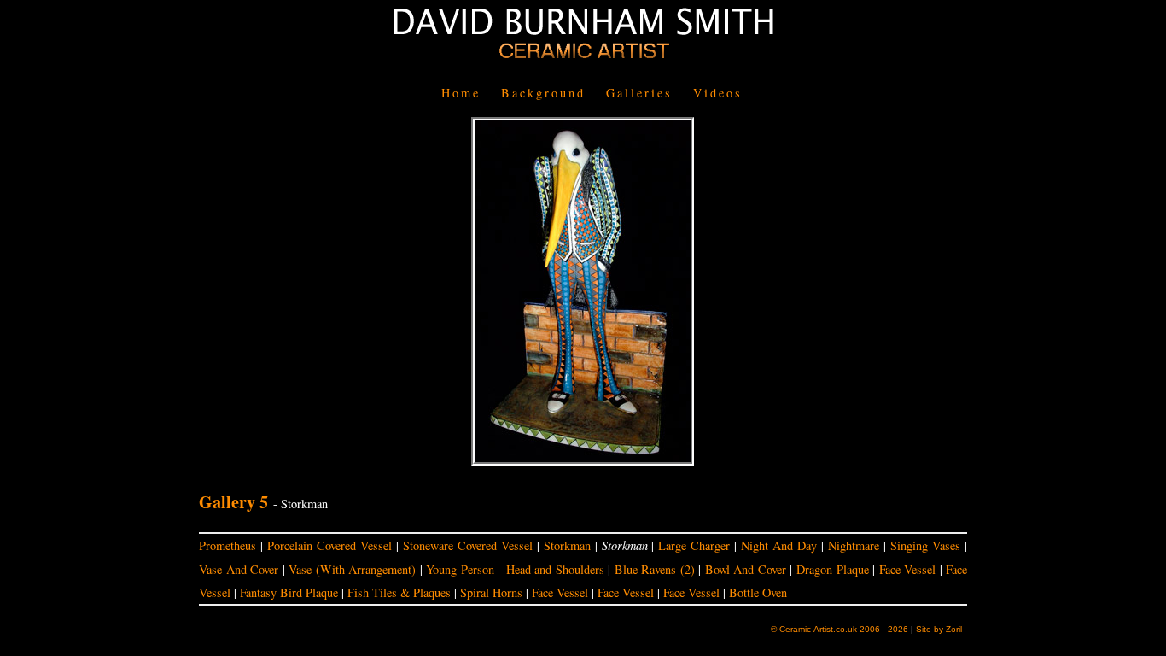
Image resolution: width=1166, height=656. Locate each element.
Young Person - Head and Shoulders (515, 569)
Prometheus (227, 545)
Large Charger (694, 545)
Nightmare (853, 545)
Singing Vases (925, 545)
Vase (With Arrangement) (352, 569)
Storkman (567, 545)
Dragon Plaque (832, 569)
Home (461, 93)
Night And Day (779, 545)
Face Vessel (907, 569)
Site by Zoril (939, 629)
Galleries (639, 93)
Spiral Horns (491, 592)
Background (543, 93)
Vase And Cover (238, 569)
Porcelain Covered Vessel (329, 545)
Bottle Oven (758, 592)
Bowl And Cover (745, 569)
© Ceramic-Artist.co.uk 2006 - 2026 (839, 629)
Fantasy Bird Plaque (289, 592)
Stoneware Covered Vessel (468, 545)
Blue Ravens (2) (655, 569)
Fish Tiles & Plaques (399, 592)
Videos (718, 93)
